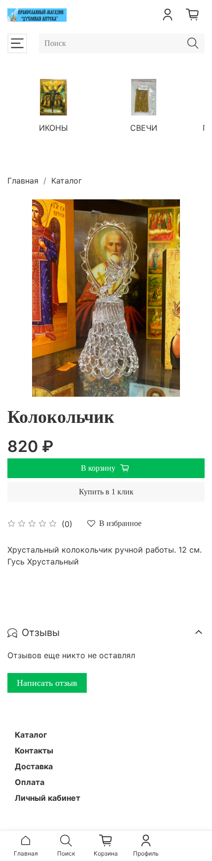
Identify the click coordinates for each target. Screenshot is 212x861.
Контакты (34, 750)
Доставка (34, 766)
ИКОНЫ (53, 127)
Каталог (66, 181)
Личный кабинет (47, 798)
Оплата (29, 782)
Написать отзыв (47, 683)
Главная (22, 181)
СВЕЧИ (143, 127)
